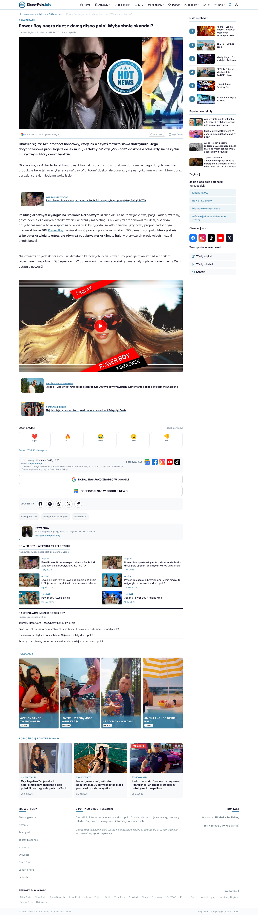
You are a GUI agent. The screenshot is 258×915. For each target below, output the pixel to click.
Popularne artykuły (200, 111)
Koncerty (157, 4)
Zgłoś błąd (177, 134)
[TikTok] (177, 462)
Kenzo (183, 897)
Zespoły (193, 4)
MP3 (141, 4)
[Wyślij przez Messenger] (50, 504)
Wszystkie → (232, 890)
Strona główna (26, 14)
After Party (25, 897)
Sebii (107, 897)
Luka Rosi (74, 897)
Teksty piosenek (28, 839)
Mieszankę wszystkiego (206, 208)
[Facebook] (155, 462)
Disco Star (25, 862)
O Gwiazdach (56, 14)
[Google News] (147, 462)
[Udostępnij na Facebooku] (40, 504)
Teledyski (124, 4)
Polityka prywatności (221, 911)
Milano (87, 897)
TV (208, 4)
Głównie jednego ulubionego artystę (209, 218)
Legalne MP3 (26, 869)
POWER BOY (80, 516)
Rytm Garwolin (58, 897)
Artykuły (104, 4)
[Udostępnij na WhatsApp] (59, 504)
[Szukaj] (230, 5)
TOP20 (176, 4)
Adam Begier (27, 32)
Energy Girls (26, 902)
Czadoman (157, 897)
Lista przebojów (199, 17)
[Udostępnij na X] (69, 504)
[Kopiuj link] (78, 504)
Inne (221, 4)
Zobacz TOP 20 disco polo (33, 450)
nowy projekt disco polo (55, 516)
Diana (145, 897)
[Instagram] (162, 462)
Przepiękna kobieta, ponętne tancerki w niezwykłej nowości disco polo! (61, 641)
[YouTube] (170, 462)
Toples (97, 897)
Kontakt (200, 271)
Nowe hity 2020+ (202, 200)
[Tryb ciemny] (236, 5)
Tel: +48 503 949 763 (221, 825)
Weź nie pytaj (208, 897)
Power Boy (55, 230)
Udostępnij (158, 134)
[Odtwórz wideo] (100, 326)
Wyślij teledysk (205, 264)
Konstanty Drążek (228, 897)
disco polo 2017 (29, 516)
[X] (229, 238)
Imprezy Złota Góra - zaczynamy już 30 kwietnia (47, 622)
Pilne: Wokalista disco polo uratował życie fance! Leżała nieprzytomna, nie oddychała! (69, 629)
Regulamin (203, 911)
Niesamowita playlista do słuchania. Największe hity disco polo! (56, 635)
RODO (236, 911)
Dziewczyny (43, 902)
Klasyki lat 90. (200, 192)
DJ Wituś (133, 897)
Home (86, 4)
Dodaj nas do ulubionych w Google (41, 134)
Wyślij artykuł (204, 256)
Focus (194, 897)
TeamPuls (119, 897)
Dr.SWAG (171, 897)
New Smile (40, 897)
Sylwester (24, 854)
